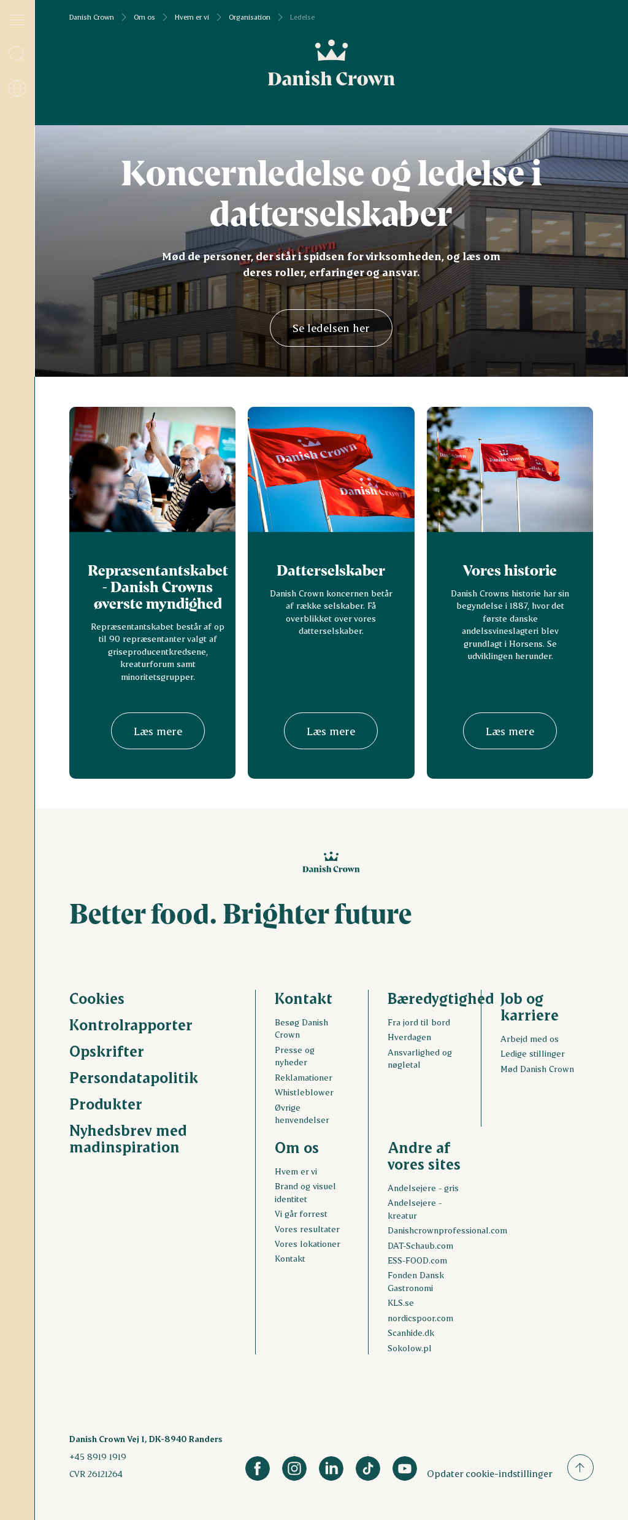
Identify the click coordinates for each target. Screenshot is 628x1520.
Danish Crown (91, 17)
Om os (144, 17)
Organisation (249, 17)
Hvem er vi (192, 17)
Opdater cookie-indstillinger (490, 1473)
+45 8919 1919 (97, 1456)
